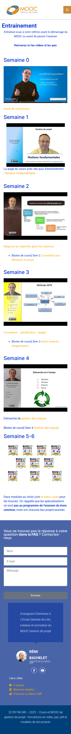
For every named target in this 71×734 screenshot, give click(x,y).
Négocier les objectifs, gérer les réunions (29, 246)
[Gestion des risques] (35, 387)
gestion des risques (33, 418)
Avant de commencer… (17, 108)
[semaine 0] (35, 145)
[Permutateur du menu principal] (67, 10)
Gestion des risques (46, 428)
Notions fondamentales (20, 173)
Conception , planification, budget (25, 332)
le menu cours (50, 497)
